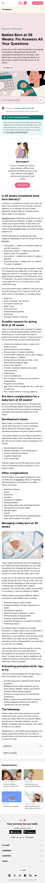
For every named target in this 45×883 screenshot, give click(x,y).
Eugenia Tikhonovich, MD (24, 108)
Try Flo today (38, 3)
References (7, 746)
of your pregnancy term (16, 229)
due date (5, 241)
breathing (20, 480)
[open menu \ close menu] (3, 3)
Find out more (22, 185)
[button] (22, 746)
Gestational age (8, 218)
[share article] (41, 100)
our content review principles (17, 132)
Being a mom (6, 29)
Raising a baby (17, 29)
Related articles (9, 765)
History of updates (10, 753)
